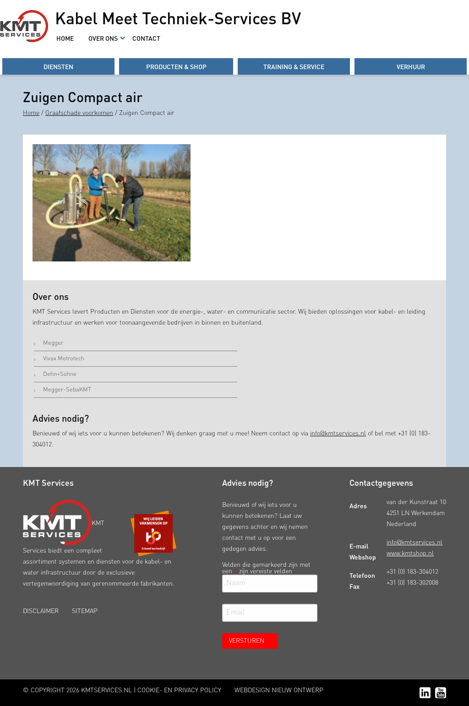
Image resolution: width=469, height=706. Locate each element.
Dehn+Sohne (59, 374)
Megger (53, 343)
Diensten (58, 66)
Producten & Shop (176, 66)
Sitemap (85, 611)
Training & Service (293, 66)
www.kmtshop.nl (410, 553)
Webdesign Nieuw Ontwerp (278, 690)
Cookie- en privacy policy (179, 690)
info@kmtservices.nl (338, 433)
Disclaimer (41, 611)
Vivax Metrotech (63, 359)
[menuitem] (65, 38)
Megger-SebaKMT (67, 390)
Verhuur (411, 66)
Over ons (103, 38)
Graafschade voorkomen (79, 113)
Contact (146, 38)
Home (65, 38)
